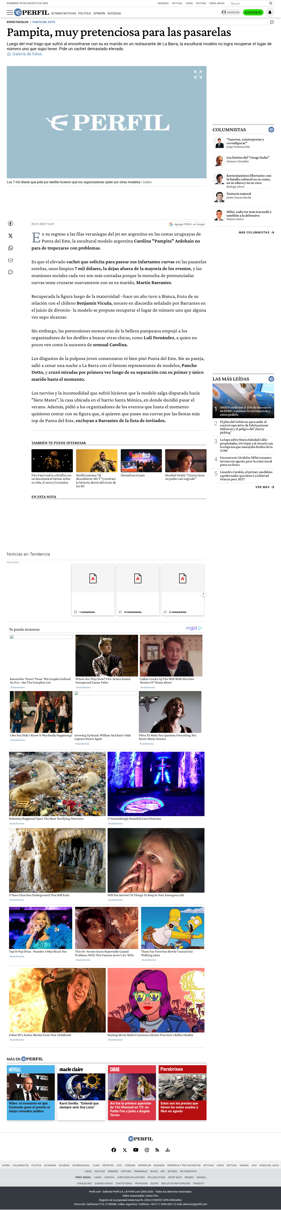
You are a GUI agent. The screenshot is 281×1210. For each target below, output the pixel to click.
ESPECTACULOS (17, 22)
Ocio (119, 1165)
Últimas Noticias (63, 13)
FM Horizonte (188, 1171)
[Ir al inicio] (31, 12)
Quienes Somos (104, 1183)
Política (84, 13)
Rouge (154, 1171)
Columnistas (229, 129)
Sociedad (114, 13)
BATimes (172, 1171)
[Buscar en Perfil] (270, 3)
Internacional (81, 1165)
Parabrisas (140, 1171)
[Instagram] (147, 1150)
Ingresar (233, 12)
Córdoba (130, 1165)
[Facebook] (113, 1150)
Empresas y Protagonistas (184, 1165)
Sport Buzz (175, 1177)
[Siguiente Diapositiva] (203, 593)
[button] (107, 126)
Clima (96, 1165)
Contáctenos (124, 1183)
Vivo (254, 1165)
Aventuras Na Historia (131, 1177)
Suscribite (253, 12)
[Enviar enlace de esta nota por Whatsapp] (10, 248)
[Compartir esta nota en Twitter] (10, 235)
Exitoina (232, 1165)
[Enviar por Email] (10, 260)
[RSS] (157, 1150)
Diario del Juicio (269, 1165)
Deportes (108, 1165)
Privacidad (141, 1183)
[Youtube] (135, 1150)
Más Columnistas (254, 232)
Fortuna (126, 1171)
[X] (125, 1150)
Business (163, 3)
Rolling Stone (156, 1177)
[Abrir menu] (10, 12)
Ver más (262, 487)
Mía (163, 1171)
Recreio (189, 1177)
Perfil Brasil (217, 3)
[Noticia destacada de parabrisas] (183, 1070)
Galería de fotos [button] (27, 54)
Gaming (244, 1165)
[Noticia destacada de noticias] (31, 1070)
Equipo (155, 1183)
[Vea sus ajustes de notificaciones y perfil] (270, 12)
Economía (50, 1165)
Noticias (177, 3)
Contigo (109, 1177)
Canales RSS (84, 1183)
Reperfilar (144, 1165)
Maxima (201, 1177)
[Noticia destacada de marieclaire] (81, 1070)
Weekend (113, 1171)
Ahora (6, 1165)
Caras (189, 3)
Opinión (99, 13)
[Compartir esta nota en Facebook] (10, 223)
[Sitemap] (168, 1150)
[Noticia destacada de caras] (132, 1070)
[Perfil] (32, 1059)
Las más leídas (230, 379)
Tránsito (198, 1183)
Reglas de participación (175, 1183)
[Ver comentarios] (271, 23)
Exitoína (201, 3)
